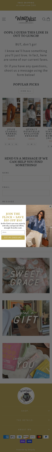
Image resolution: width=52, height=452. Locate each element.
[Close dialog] (50, 206)
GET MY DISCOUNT (13, 237)
